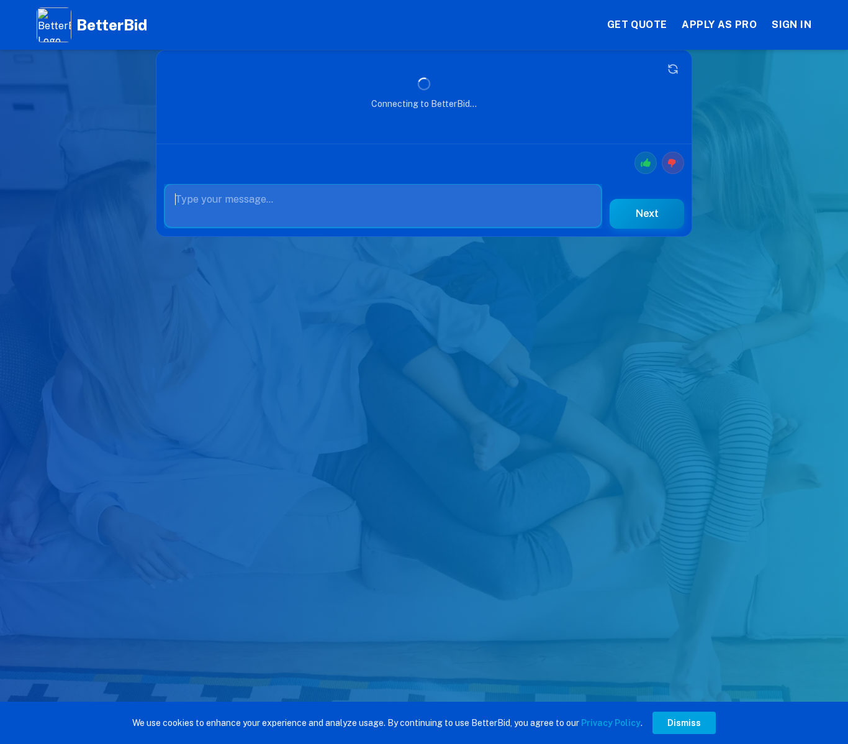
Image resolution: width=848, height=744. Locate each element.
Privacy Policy (611, 723)
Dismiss (684, 723)
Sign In (791, 24)
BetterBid (111, 25)
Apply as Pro (719, 24)
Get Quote (637, 24)
